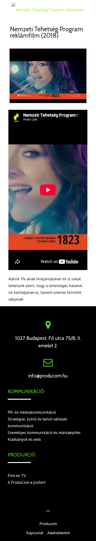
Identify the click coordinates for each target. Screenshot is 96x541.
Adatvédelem (58, 532)
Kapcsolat (34, 532)
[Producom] (48, 9)
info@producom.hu (48, 376)
